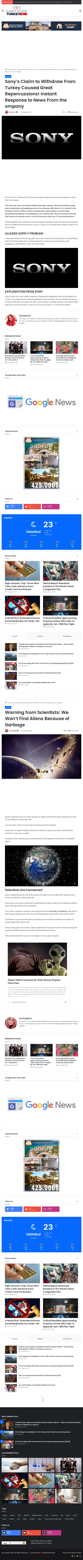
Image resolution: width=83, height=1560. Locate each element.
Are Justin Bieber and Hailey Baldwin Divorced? (36, 682)
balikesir (26, 1515)
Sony (48, 225)
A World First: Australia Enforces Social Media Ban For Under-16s (22, 620)
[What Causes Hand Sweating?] (15, 1465)
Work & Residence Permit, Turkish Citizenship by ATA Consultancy (41, 20)
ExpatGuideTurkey (49, 1553)
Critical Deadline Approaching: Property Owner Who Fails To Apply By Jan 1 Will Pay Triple (40, 359)
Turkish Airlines (69, 1519)
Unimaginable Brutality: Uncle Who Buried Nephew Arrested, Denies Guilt (39, 2)
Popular (15, 636)
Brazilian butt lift (37, 1515)
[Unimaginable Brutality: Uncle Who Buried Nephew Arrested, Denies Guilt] (67, 347)
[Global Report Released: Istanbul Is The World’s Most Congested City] (60, 571)
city (62, 1515)
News (14, 69)
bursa (46, 1515)
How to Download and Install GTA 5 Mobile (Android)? (39, 673)
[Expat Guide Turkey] (17, 10)
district (75, 1515)
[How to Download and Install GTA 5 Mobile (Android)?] (11, 676)
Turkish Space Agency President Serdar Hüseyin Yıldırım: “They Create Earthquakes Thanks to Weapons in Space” (45, 645)
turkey (40, 1519)
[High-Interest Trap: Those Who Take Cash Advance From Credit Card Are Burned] (22, 571)
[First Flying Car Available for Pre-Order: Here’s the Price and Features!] (11, 657)
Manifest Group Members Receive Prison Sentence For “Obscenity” (15, 358)
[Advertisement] (41, 49)
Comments (67, 636)
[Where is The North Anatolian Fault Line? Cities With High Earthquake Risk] (42, 1465)
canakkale (54, 1515)
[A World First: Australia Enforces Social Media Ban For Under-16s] (22, 605)
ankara (5, 1515)
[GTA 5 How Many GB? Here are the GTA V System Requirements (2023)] (11, 666)
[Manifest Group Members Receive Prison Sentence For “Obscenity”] (16, 347)
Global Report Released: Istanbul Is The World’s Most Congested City (58, 586)
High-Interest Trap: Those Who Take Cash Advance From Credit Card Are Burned (22, 586)
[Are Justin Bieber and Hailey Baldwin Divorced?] (11, 685)
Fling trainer (67, 1553)
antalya (12, 1515)
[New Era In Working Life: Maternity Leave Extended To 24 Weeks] (68, 1496)
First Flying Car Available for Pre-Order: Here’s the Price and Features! (46, 654)
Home (8, 69)
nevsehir (32, 1519)
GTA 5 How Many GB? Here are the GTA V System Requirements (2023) (46, 663)
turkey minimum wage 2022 (53, 1519)
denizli (68, 1515)
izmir (18, 1519)
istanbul (11, 1519)
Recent (40, 636)
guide (4, 1519)
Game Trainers (76, 1553)
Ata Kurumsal (35, 1553)
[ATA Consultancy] (41, 26)
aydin (19, 1515)
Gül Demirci (12, 112)
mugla (25, 1519)
